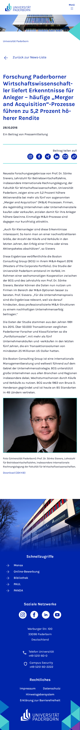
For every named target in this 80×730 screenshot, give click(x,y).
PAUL (17, 584)
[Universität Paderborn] (40, 715)
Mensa (18, 565)
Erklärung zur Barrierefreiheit (40, 700)
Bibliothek (21, 578)
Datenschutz (51, 688)
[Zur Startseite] (18, 7)
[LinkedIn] (46, 614)
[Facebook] (34, 614)
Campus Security (41, 662)
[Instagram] (23, 614)
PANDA (18, 590)
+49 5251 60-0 (38, 655)
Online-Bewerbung (26, 571)
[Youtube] (57, 614)
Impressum (28, 688)
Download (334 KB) (14, 472)
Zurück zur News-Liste (29, 57)
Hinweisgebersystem (40, 694)
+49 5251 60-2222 (41, 666)
